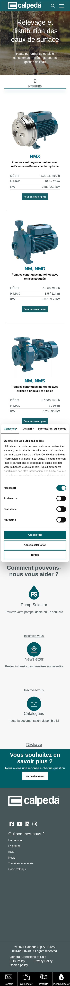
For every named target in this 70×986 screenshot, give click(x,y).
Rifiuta (35, 554)
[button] (61, 5)
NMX (35, 156)
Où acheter (26, 983)
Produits (43, 983)
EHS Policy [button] (17, 961)
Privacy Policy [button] (42, 961)
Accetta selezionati (35, 544)
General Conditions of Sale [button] (28, 957)
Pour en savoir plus (35, 196)
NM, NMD (35, 268)
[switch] (61, 498)
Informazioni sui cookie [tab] (52, 428)
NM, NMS (35, 380)
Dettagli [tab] (27, 428)
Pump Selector (61, 983)
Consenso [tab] (10, 428)
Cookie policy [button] (19, 965)
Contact (8, 983)
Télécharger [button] (34, 744)
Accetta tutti (35, 534)
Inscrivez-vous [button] (34, 636)
